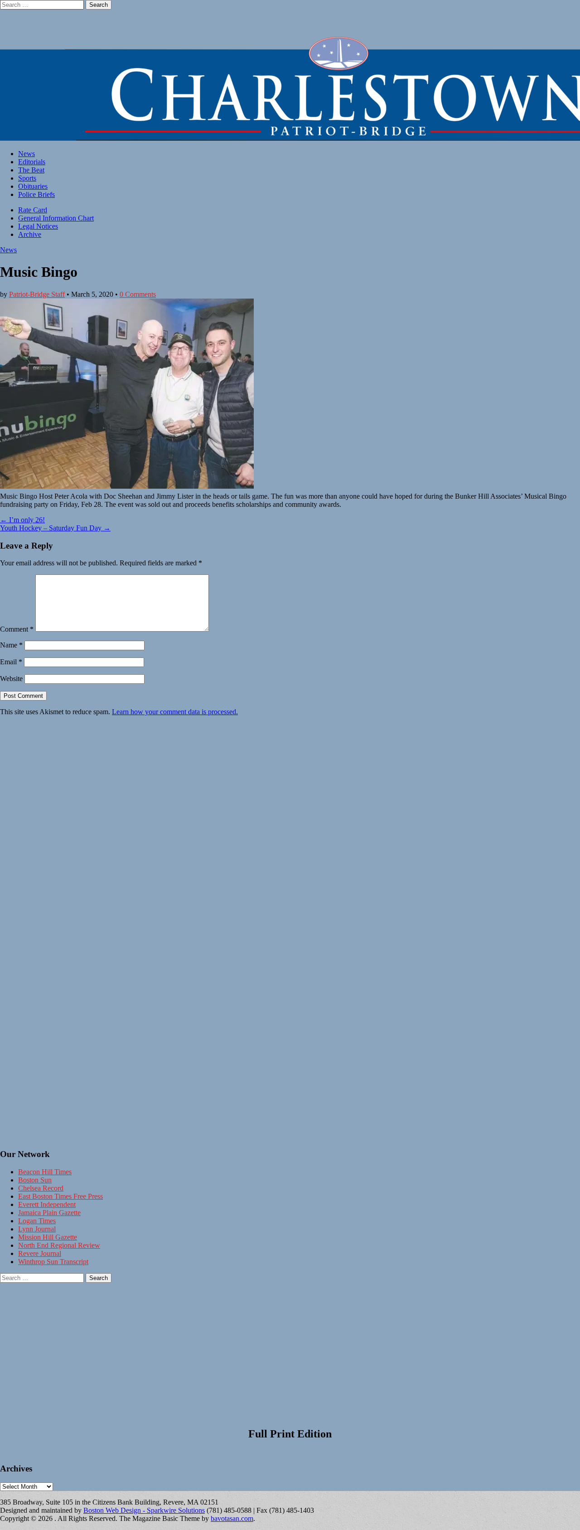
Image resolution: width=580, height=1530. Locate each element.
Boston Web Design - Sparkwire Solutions (144, 1510)
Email (11, 662)
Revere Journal (39, 1253)
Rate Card (32, 210)
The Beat (31, 170)
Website (11, 678)
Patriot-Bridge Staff (37, 294)
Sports (27, 178)
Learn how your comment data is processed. (175, 712)
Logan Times (37, 1221)
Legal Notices (38, 226)
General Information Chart (56, 218)
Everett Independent (47, 1204)
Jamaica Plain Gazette (49, 1212)
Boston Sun (35, 1180)
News (26, 153)
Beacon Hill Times (45, 1172)
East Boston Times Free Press (60, 1196)
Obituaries (33, 186)
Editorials (31, 162)
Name (11, 645)
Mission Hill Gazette (47, 1237)
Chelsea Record (40, 1188)
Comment (17, 629)
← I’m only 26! (22, 520)
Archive (29, 234)
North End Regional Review (59, 1245)
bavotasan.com (232, 1518)
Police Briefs (36, 194)
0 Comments (138, 294)
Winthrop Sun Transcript (53, 1261)
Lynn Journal (37, 1229)
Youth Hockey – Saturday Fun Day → (55, 528)
